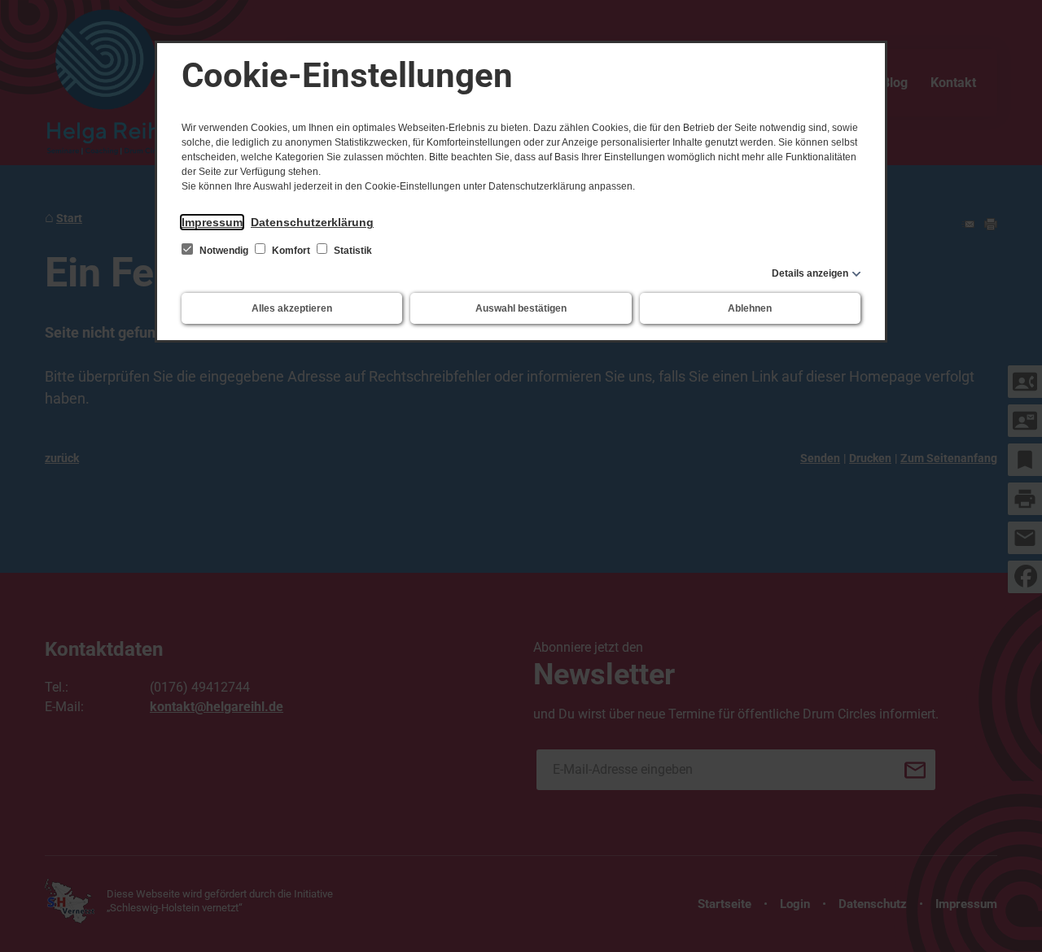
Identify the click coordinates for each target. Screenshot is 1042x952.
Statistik (351, 250)
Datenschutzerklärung (312, 222)
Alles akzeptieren (292, 308)
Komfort (291, 250)
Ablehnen (750, 308)
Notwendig (224, 250)
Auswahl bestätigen (521, 308)
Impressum (212, 222)
